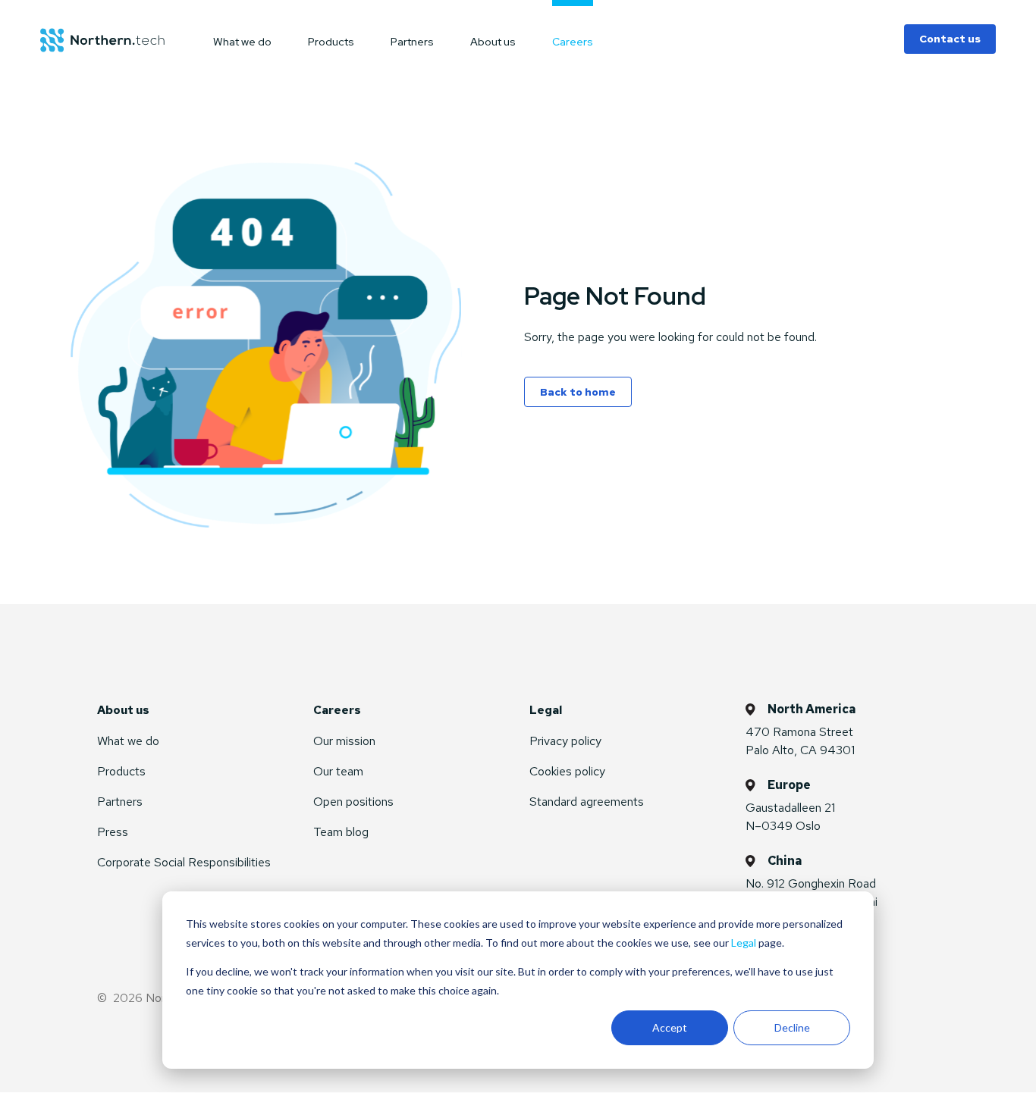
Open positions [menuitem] (353, 802)
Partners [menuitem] (412, 41)
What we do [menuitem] (242, 41)
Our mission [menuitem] (344, 741)
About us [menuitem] (493, 41)
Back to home (578, 392)
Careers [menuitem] (572, 41)
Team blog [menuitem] (341, 832)
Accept (669, 1027)
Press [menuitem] (112, 832)
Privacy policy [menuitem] (565, 741)
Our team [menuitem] (338, 771)
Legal (743, 942)
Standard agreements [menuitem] (586, 802)
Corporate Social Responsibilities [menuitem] (184, 862)
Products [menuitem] (331, 41)
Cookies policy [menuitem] (567, 771)
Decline (792, 1027)
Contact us (950, 38)
